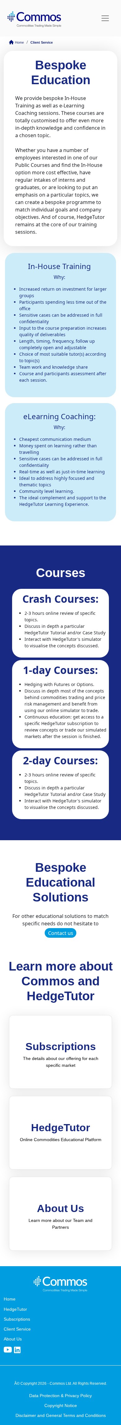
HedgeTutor (15, 1309)
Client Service (41, 42)
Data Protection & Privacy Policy (60, 1395)
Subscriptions (17, 1319)
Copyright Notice (60, 1405)
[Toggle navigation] (105, 18)
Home (19, 42)
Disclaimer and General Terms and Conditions (61, 1415)
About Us (13, 1338)
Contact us (60, 933)
